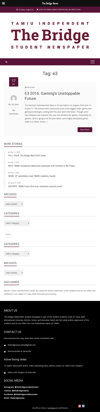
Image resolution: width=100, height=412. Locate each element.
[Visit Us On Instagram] (80, 406)
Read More (85, 129)
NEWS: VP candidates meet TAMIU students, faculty (32, 176)
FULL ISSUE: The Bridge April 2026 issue (27, 155)
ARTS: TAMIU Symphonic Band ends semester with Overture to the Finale (41, 166)
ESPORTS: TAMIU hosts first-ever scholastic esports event (35, 186)
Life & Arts (31, 87)
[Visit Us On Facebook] (83, 406)
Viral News (51, 408)
